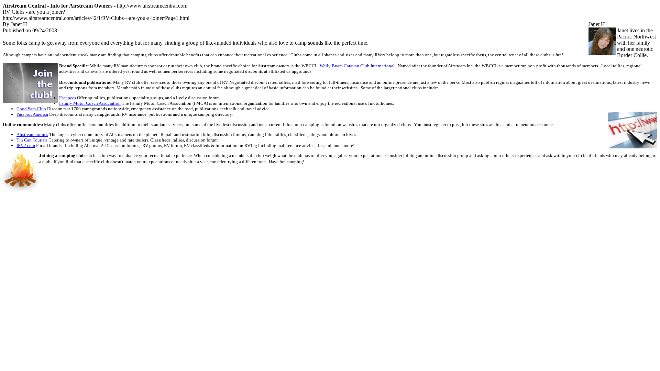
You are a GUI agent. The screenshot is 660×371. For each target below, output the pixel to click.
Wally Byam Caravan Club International (357, 65)
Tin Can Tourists (31, 140)
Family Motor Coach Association (90, 103)
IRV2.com (25, 145)
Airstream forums (32, 134)
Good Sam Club (31, 108)
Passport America (32, 114)
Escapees (67, 97)
